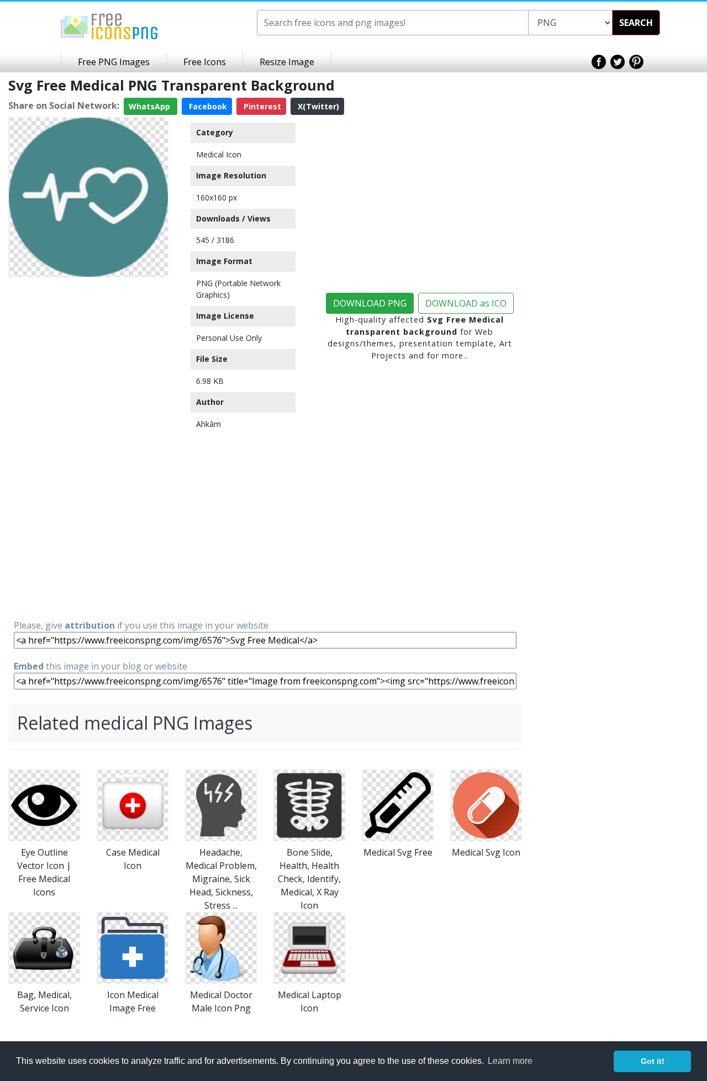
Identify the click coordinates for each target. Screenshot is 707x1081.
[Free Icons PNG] (109, 25)
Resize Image (287, 62)
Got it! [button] (652, 1061)
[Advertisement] (88, 447)
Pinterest (261, 106)
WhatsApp (150, 106)
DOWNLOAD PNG (370, 303)
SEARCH (636, 23)
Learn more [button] (510, 1061)
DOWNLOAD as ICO (465, 303)
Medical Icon (218, 154)
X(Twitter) (317, 106)
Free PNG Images (114, 62)
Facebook (207, 106)
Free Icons (204, 62)
